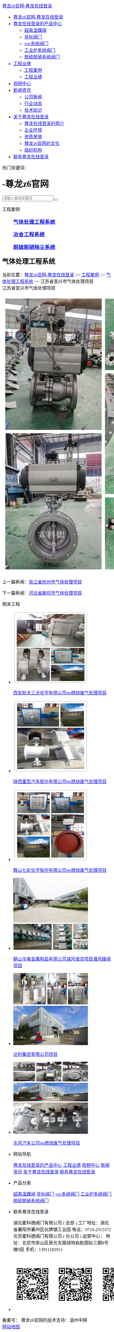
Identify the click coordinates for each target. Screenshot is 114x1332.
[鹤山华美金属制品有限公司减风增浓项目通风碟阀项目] (50, 948)
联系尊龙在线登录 (31, 156)
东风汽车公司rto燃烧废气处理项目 (46, 1143)
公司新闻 (33, 97)
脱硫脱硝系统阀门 (42, 57)
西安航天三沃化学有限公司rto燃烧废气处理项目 (60, 693)
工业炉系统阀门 (39, 50)
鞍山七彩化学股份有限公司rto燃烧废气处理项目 (60, 870)
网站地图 (11, 1327)
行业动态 (33, 103)
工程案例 (33, 70)
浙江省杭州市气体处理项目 (55, 582)
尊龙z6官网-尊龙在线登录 (27, 6)
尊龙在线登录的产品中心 (37, 23)
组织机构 (33, 150)
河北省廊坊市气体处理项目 (55, 593)
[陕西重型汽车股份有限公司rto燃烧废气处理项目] (50, 770)
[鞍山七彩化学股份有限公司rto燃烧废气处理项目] (50, 859)
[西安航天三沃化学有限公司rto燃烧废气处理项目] (50, 682)
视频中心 (22, 83)
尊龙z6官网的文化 (41, 143)
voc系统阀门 (36, 43)
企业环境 (33, 130)
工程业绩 (22, 63)
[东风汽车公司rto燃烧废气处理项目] (50, 1132)
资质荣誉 (33, 136)
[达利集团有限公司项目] (50, 1043)
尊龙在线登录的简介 (44, 123)
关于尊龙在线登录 (31, 116)
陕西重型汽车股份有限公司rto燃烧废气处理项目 (60, 781)
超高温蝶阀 (35, 30)
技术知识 (33, 110)
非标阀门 (33, 37)
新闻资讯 (22, 90)
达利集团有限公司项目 (35, 1054)
